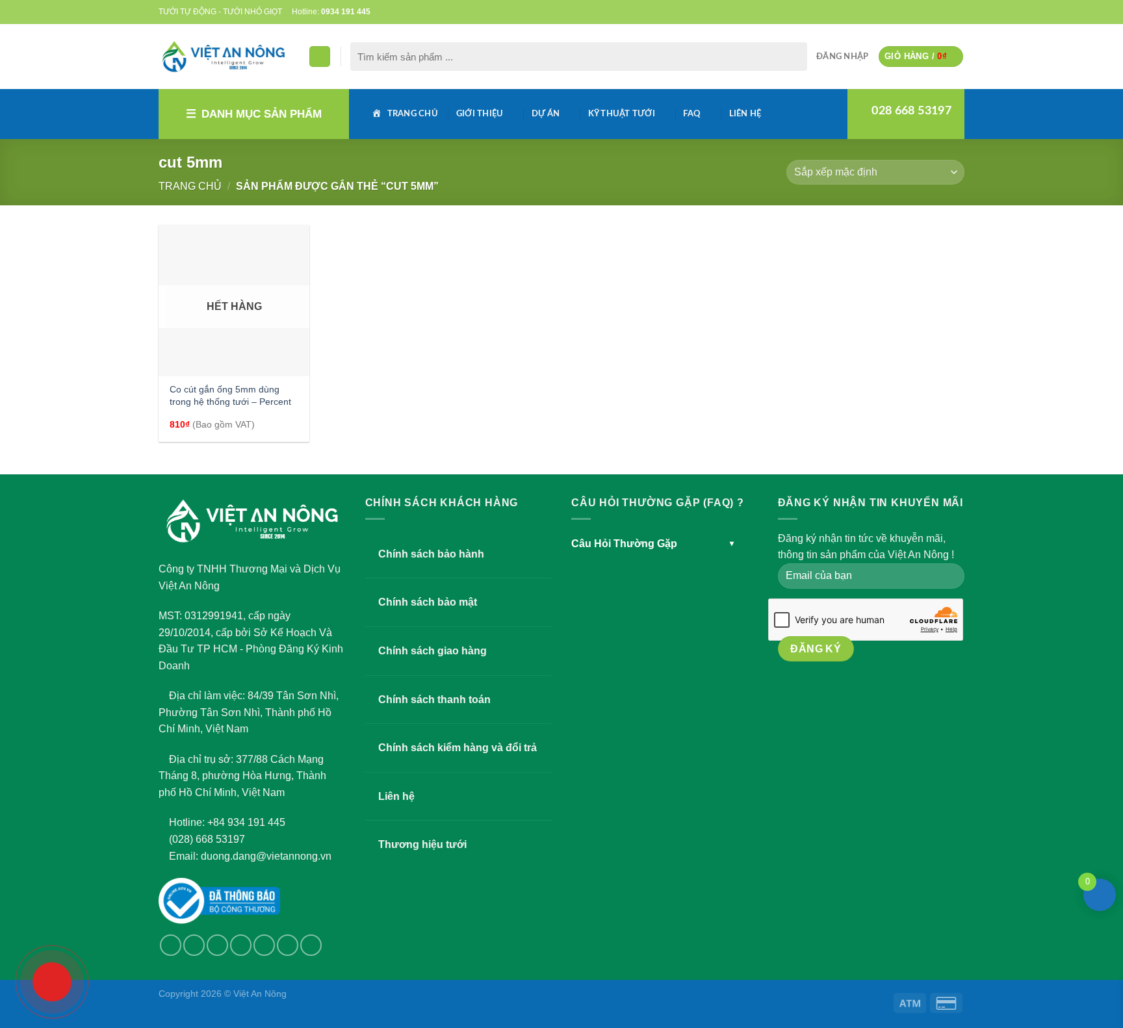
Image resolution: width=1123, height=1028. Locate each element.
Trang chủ (190, 186)
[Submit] (794, 56)
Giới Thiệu (480, 114)
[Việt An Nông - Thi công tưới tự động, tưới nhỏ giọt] (224, 56)
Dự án (546, 114)
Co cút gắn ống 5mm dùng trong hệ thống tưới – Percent (230, 395)
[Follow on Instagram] (194, 945)
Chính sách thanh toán (434, 699)
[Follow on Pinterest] (945, 11)
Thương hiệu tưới (422, 844)
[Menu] (319, 57)
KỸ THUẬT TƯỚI (621, 114)
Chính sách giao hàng (432, 650)
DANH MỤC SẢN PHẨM (261, 114)
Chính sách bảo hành (431, 553)
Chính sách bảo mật (427, 602)
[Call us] (933, 11)
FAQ (692, 114)
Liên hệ (745, 114)
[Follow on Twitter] (908, 11)
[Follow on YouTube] (958, 11)
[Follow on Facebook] (895, 11)
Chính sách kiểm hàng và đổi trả (457, 747)
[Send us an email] (921, 11)
